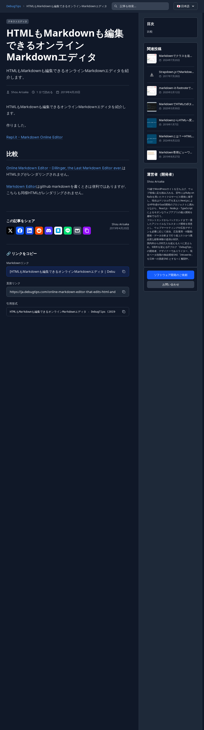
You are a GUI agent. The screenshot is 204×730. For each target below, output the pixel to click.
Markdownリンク (17, 263)
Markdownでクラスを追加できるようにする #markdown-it (176, 56)
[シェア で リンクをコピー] (87, 231)
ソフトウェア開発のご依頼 (170, 275)
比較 (150, 31)
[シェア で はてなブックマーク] (58, 231)
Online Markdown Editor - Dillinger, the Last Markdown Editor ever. (64, 168)
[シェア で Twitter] (10, 231)
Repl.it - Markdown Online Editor (34, 137)
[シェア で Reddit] (39, 231)
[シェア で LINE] (68, 231)
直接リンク (13, 283)
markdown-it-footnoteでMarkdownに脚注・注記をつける (176, 88)
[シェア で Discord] (49, 231)
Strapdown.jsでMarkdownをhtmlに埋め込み (176, 72)
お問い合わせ (170, 284)
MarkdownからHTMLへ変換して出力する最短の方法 (176, 120)
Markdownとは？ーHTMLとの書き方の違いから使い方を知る (176, 136)
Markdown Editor (21, 186)
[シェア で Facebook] (20, 231)
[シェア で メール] (77, 231)
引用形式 (12, 303)
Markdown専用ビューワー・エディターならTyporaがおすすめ (176, 152)
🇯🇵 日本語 (183, 6)
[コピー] (124, 271)
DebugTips (13, 6)
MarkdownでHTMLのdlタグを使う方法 (176, 104)
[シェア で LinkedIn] (29, 231)
